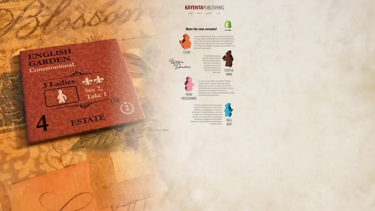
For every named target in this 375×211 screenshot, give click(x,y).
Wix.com (166, 130)
